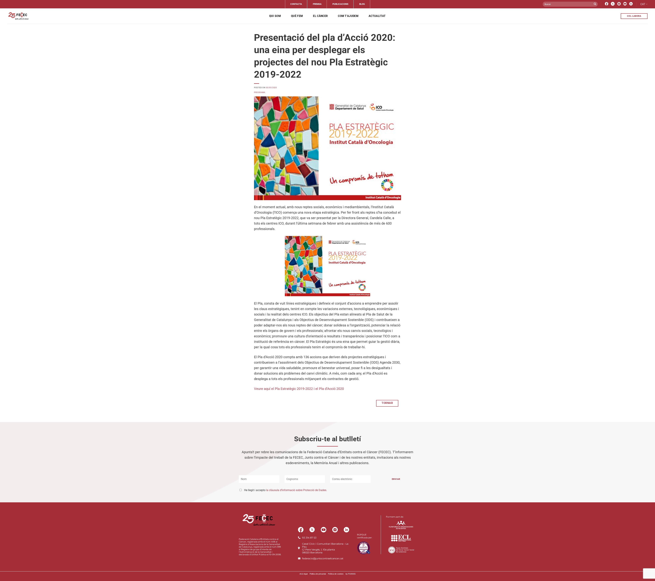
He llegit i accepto (285, 490)
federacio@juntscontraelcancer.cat (322, 558)
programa (259, 92)
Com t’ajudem (348, 16)
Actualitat (377, 16)
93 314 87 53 (309, 537)
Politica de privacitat (318, 574)
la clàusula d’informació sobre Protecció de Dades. (296, 490)
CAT (642, 4)
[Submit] (595, 4)
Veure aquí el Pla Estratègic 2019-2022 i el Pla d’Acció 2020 (299, 389)
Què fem (297, 16)
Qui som (275, 16)
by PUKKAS (350, 574)
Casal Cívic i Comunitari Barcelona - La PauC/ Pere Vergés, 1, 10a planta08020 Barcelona (325, 548)
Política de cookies (336, 574)
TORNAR (387, 403)
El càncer (320, 16)
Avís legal (304, 574)
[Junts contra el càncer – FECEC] (18, 16)
